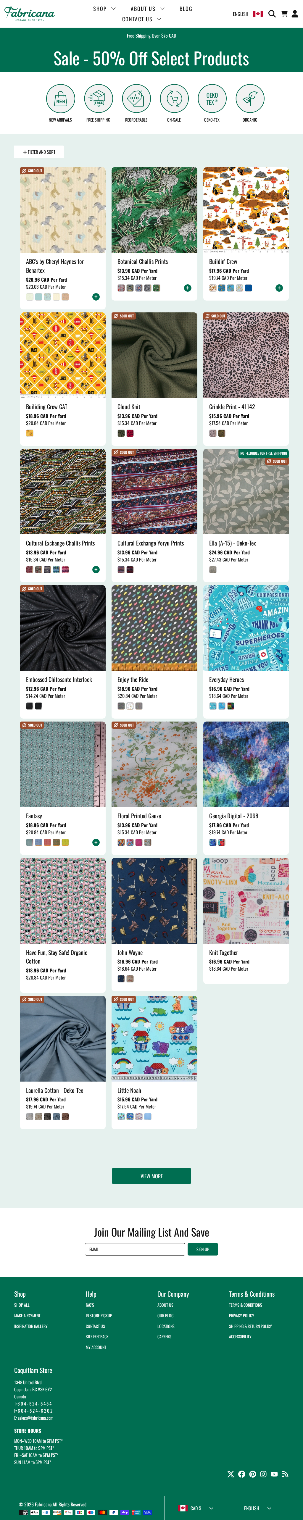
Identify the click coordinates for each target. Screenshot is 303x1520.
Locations (166, 1326)
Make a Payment (27, 1315)
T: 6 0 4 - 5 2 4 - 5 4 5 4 (32, 1403)
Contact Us (95, 1326)
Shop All (22, 1305)
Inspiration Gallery (31, 1326)
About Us (165, 1305)
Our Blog (165, 1315)
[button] (273, 13)
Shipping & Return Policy (250, 1326)
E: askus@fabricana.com (33, 1417)
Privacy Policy (241, 1315)
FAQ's (90, 1305)
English (240, 13)
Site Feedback (97, 1336)
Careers (164, 1336)
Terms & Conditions (245, 1305)
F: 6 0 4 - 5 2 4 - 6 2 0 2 (33, 1410)
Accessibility (240, 1336)
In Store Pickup (99, 1315)
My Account (96, 1347)
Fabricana (43, 1504)
